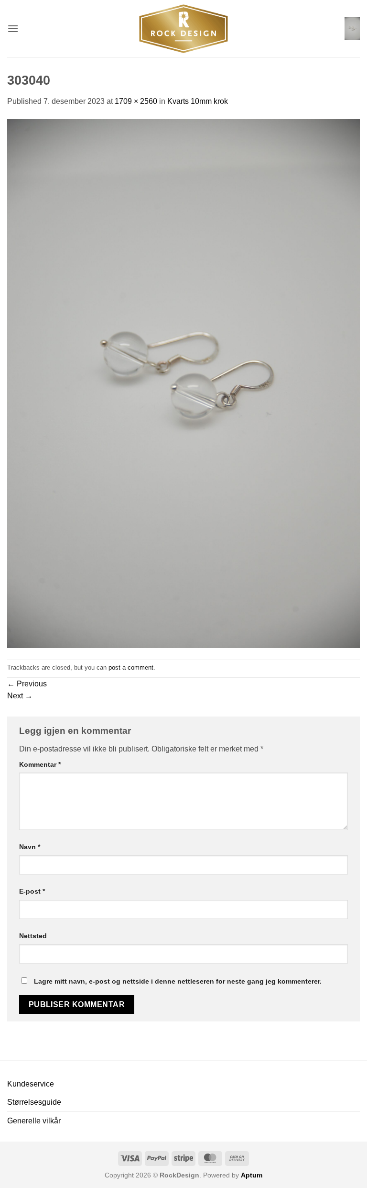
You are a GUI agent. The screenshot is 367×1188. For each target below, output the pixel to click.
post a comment (130, 667)
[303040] (183, 383)
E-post (32, 891)
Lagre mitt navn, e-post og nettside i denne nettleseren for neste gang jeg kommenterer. (178, 981)
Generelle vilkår (34, 1121)
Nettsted (33, 936)
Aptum (251, 1175)
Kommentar (40, 764)
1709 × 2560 (136, 101)
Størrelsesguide (34, 1102)
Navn (29, 847)
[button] (13, 28)
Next (19, 696)
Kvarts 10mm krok (197, 101)
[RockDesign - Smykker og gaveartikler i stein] (183, 28)
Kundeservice (30, 1084)
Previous (27, 684)
